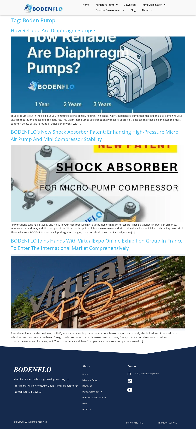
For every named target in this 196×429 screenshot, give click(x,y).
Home (86, 4)
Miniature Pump (105, 4)
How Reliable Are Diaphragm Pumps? (53, 30)
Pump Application (152, 4)
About (145, 10)
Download (130, 4)
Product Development (108, 10)
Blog (133, 10)
